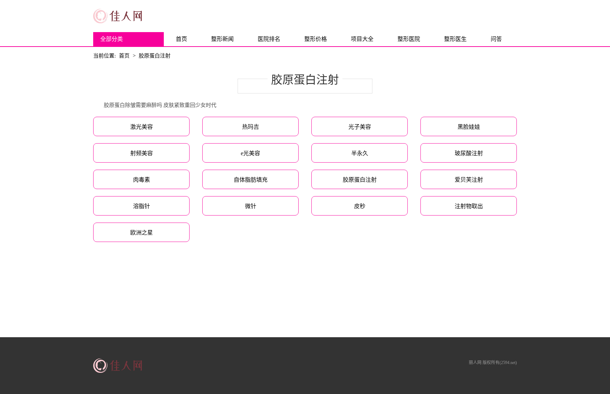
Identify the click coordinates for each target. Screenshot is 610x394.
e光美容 (250, 153)
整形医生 (455, 39)
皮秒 (359, 206)
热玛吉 (250, 127)
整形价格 (315, 39)
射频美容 (141, 153)
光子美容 (359, 127)
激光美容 (141, 127)
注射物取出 (469, 206)
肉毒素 (141, 180)
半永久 (359, 153)
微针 (250, 206)
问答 (496, 39)
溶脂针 (141, 206)
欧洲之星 (141, 233)
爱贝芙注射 (469, 180)
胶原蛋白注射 (155, 56)
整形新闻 (222, 39)
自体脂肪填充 (251, 180)
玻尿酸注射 (469, 153)
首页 (181, 39)
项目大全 (362, 39)
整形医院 (408, 39)
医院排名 (269, 39)
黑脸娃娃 (469, 127)
